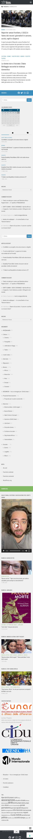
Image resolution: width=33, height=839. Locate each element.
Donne (9, 56)
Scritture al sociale (6, 137)
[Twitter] (22, 93)
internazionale (27, 810)
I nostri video (16, 56)
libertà (18, 812)
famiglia (18, 805)
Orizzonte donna (8, 427)
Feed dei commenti (8, 476)
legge (15, 812)
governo (25, 808)
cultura (27, 800)
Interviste (5, 359)
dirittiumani (17, 803)
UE (29, 818)
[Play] (4, 551)
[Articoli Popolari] (13, 133)
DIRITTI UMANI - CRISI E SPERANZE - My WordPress (17, 207)
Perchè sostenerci (8, 783)
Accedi (5, 468)
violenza (3, 820)
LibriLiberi (7, 423)
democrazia (4, 803)
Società (27, 56)
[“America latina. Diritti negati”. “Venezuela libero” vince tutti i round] (16, 646)
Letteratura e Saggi (9, 346)
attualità (17, 800)
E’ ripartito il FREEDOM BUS (17, 203)
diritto (2, 805)
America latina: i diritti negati (12, 407)
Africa (6, 370)
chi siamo (5, 779)
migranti (25, 812)
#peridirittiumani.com (9, 797)
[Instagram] (25, 93)
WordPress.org (7, 480)
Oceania (6, 386)
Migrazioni (6, 363)
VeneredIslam (8, 439)
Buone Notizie (8, 411)
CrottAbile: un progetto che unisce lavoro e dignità (14, 139)
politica (4, 817)
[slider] (15, 550)
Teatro (3, 58)
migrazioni (4, 815)
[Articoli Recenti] (5, 133)
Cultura (3, 56)
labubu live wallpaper (8, 219)
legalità (11, 812)
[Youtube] (27, 93)
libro (22, 812)
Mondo (3, 29)
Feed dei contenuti (8, 472)
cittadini (22, 800)
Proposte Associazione (9, 396)
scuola (9, 817)
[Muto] (26, 551)
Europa (6, 382)
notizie (18, 815)
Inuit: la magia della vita (21, 215)
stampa (22, 818)
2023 (4, 125)
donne (7, 805)
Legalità (6, 452)
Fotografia (7, 342)
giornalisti (14, 808)
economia (11, 805)
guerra (3, 810)
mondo (12, 815)
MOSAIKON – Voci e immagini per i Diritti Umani (16, 391)
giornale (22, 805)
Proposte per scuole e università (13, 399)
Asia (5, 378)
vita (7, 820)
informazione (17, 810)
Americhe (7, 374)
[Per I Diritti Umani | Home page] (7, 2)
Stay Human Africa (9, 435)
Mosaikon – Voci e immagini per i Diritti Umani (15, 774)
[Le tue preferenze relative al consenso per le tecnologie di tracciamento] (30, 836)
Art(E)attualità (6, 330)
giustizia (20, 808)
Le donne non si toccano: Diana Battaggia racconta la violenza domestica (13, 67)
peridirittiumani (26, 815)
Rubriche (5, 404)
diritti (10, 802)
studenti (27, 817)
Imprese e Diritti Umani (10, 419)
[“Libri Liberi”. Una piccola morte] (16, 608)
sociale (12, 817)
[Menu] (30, 2)
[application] (16, 526)
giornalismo (6, 808)
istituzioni (3, 812)
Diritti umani (25, 803)
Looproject (16, 833)
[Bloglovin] (30, 93)
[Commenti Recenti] (20, 133)
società (17, 817)
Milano (8, 815)
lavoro (8, 812)
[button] (16, 525)
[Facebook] (19, 93)
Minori (6, 456)
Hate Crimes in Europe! (10, 415)
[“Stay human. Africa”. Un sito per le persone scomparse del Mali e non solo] (16, 678)
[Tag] (28, 133)
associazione (8, 800)
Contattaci (6, 787)
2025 (17, 125)
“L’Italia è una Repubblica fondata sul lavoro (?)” (14, 177)
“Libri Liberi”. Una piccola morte (9, 627)
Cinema (6, 337)
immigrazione (9, 810)
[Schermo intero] (29, 551)
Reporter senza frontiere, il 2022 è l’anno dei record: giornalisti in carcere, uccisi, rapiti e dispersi (16, 36)
